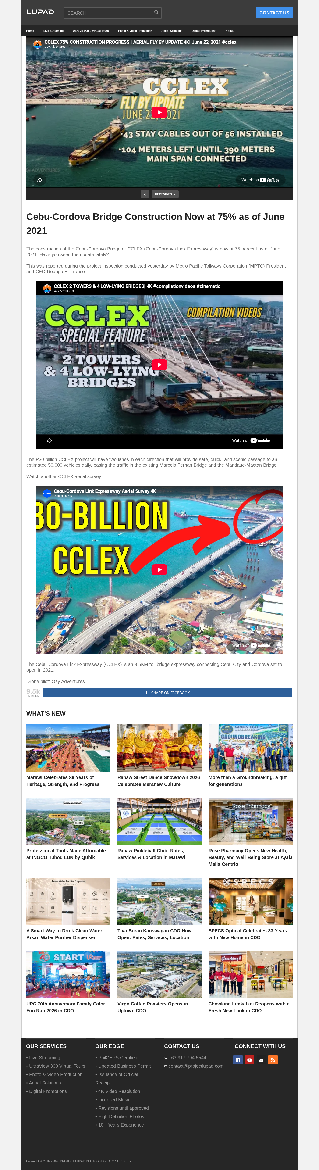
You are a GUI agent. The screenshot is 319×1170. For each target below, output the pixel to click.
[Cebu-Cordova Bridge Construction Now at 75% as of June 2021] (68, 748)
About (230, 30)
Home (30, 30)
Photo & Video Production (135, 30)
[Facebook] (238, 1059)
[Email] (261, 1059)
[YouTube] (249, 1059)
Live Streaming (53, 30)
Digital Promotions (204, 30)
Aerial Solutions (171, 30)
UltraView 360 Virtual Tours (91, 30)
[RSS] (273, 1059)
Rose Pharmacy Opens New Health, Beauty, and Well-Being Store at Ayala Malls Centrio (251, 857)
